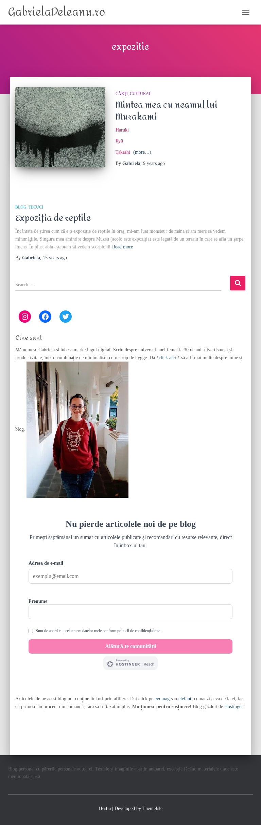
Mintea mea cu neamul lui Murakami (167, 111)
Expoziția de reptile (53, 218)
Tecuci (36, 207)
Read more (122, 246)
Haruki (122, 130)
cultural (140, 93)
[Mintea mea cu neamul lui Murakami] (60, 127)
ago (154, 163)
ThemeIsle (152, 808)
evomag (162, 698)
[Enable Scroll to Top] (247, 811)
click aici (168, 357)
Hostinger (233, 706)
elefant (184, 698)
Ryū (119, 140)
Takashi (123, 152)
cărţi (122, 93)
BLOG (21, 207)
